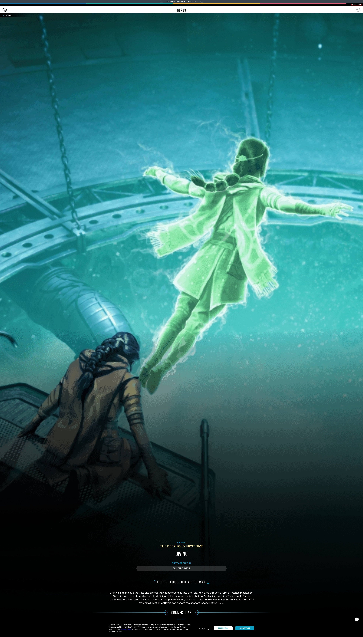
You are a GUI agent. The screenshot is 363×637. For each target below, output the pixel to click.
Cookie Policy (126, 629)
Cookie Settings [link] (204, 629)
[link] (181, 10)
